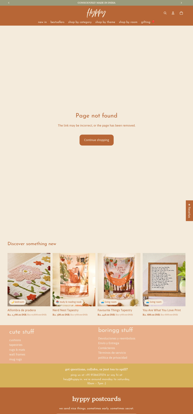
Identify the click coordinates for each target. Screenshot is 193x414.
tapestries (15, 344)
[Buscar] (165, 13)
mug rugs (15, 359)
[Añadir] (44, 300)
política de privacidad (112, 357)
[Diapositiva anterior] (12, 279)
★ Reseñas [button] (189, 210)
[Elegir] (89, 300)
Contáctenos (106, 348)
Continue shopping (96, 140)
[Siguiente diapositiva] (46, 279)
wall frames (17, 354)
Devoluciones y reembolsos (116, 338)
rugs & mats (17, 349)
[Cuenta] (173, 13)
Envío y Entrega (108, 343)
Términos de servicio (112, 353)
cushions (15, 340)
